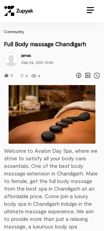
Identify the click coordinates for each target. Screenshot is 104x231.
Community (14, 31)
